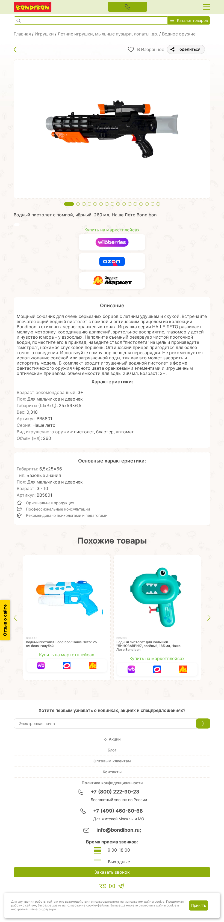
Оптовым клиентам (112, 761)
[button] (18, 20)
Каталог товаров (192, 20)
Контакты (112, 772)
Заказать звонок (112, 872)
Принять (198, 905)
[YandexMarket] (112, 280)
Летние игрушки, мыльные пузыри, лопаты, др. (108, 34)
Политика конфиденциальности (112, 783)
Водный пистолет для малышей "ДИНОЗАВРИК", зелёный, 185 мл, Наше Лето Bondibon (148, 646)
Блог (112, 750)
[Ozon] (112, 261)
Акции (114, 739)
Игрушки (44, 34)
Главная (22, 34)
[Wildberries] (112, 242)
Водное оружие (179, 34)
